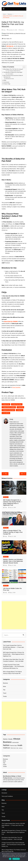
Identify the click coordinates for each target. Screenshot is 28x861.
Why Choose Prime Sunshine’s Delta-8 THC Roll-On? (13, 76)
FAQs (5, 80)
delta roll (21, 407)
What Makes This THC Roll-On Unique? (13, 69)
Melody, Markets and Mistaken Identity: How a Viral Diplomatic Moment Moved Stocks (13, 561)
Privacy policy (16, 858)
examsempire (15, 742)
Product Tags (7, 83)
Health (19, 745)
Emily (4, 30)
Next (22, 473)
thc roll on (6, 413)
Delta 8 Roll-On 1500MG (9, 407)
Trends (5, 696)
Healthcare (6, 748)
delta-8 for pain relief (9, 410)
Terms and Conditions (7, 796)
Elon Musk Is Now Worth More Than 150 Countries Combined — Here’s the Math (13, 660)
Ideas (4, 686)
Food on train (13, 745)
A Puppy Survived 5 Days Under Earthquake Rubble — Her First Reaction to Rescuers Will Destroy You (13, 666)
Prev (6, 473)
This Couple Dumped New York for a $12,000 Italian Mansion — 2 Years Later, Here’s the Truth (13, 647)
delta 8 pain (6, 404)
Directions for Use (10, 78)
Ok (10, 858)
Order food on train (14, 748)
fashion (6, 745)
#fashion (5, 739)
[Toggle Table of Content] (23, 67)
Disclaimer (4, 793)
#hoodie (10, 739)
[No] (26, 856)
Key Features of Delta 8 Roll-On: (14, 70)
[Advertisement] (14, 615)
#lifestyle (16, 739)
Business (22, 30)
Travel (4, 693)
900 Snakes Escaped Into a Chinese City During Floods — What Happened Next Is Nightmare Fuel (13, 654)
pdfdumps (20, 748)
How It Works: (10, 73)
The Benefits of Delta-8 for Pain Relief (13, 72)
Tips (4, 689)
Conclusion (6, 82)
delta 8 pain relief (17, 404)
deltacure (20, 410)
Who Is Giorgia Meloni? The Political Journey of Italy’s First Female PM (12, 532)
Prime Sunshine (16, 387)
